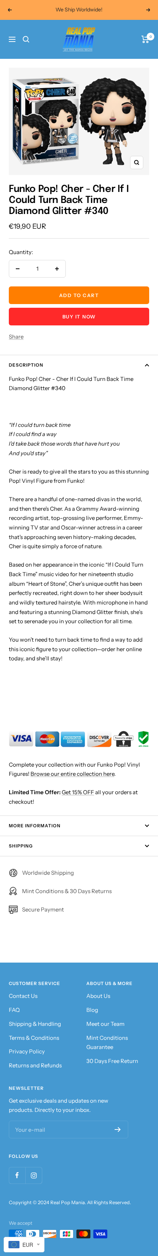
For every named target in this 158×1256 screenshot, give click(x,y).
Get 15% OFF (78, 792)
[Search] (26, 39)
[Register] (118, 1129)
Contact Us (23, 995)
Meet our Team (105, 1023)
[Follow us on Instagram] (33, 1175)
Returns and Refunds (35, 1065)
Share (16, 336)
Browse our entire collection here (72, 773)
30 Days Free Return (112, 1060)
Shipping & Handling (35, 1023)
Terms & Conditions (34, 1037)
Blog (92, 1009)
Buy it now (79, 317)
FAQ (14, 1009)
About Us (98, 995)
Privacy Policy (27, 1051)
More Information (35, 825)
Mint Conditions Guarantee (107, 1042)
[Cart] (145, 39)
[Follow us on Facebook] (17, 1175)
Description (26, 365)
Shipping (21, 846)
